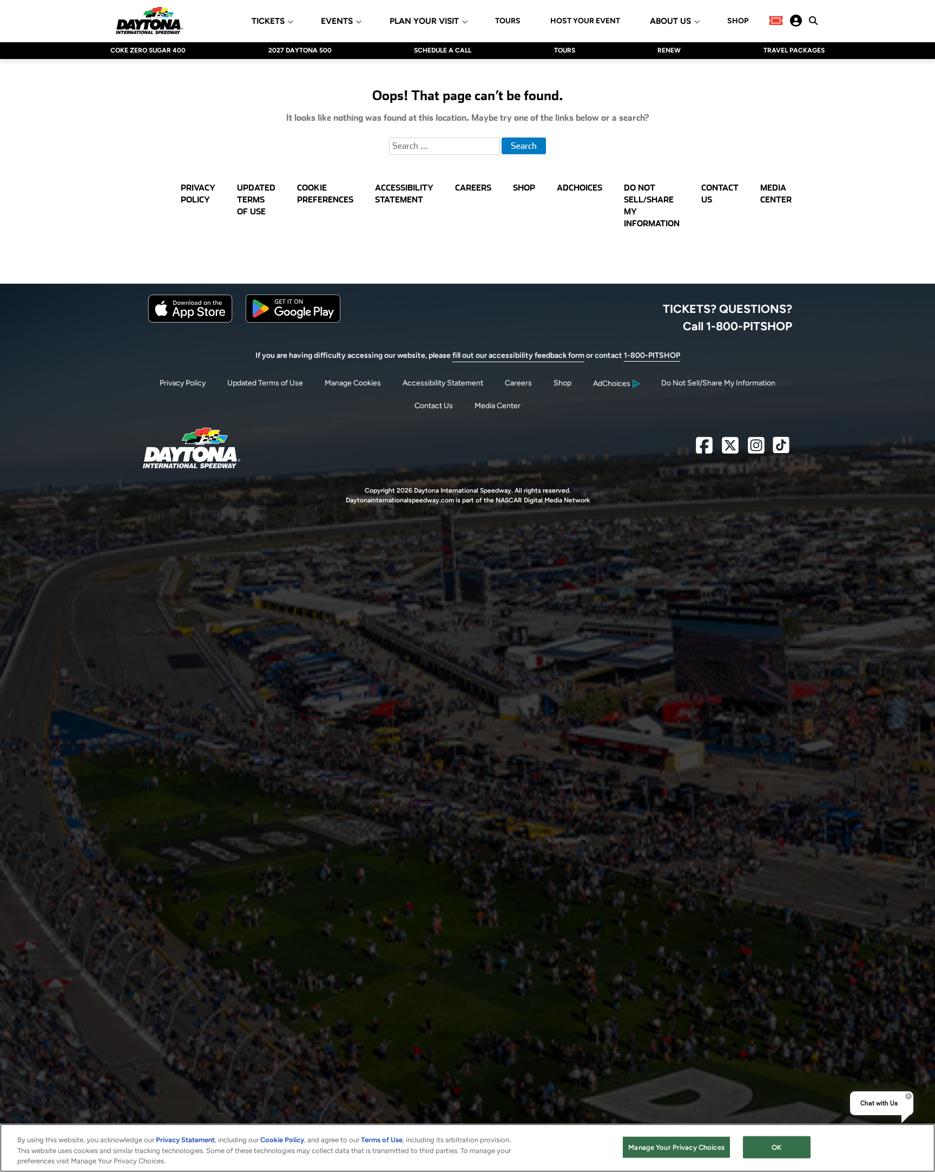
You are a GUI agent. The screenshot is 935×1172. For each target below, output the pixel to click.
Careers (518, 383)
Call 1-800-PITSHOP (737, 326)
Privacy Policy (183, 383)
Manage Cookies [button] (353, 383)
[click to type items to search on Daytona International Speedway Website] (813, 21)
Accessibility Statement (443, 383)
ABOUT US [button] (670, 21)
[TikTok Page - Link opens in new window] (781, 449)
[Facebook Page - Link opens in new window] (704, 449)
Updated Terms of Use (265, 383)
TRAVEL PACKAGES (794, 50)
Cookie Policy (282, 1140)
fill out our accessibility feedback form (518, 355)
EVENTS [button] (337, 21)
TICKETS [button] (268, 21)
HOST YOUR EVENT (585, 21)
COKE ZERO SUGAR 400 (148, 50)
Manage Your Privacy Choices (676, 1147)
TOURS (508, 21)
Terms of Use (382, 1140)
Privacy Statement (185, 1140)
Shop (562, 383)
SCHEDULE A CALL (442, 50)
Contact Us (433, 405)
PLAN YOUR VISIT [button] (424, 21)
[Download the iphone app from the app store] (190, 320)
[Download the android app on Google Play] (293, 320)
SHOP (737, 21)
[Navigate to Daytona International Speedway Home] (149, 20)
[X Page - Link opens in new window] (730, 449)
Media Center (498, 405)
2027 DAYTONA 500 (300, 50)
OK (776, 1147)
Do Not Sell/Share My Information (718, 383)
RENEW (669, 50)
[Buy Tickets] (776, 21)
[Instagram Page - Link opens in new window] (756, 449)
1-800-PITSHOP (652, 355)
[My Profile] (796, 21)
